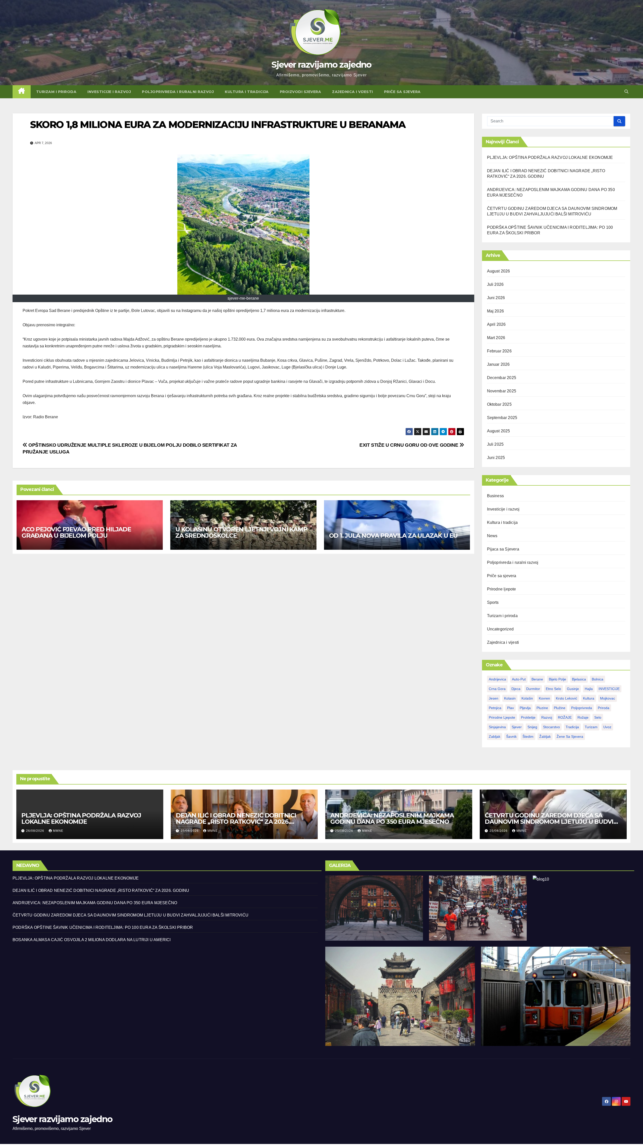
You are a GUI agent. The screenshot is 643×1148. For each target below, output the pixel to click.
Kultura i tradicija (247, 91)
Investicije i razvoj (109, 91)
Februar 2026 (499, 351)
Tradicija (572, 727)
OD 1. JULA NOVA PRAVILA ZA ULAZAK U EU (393, 535)
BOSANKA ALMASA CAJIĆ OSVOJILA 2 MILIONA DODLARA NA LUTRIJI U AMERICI (92, 940)
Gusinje (573, 689)
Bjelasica (579, 679)
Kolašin (527, 698)
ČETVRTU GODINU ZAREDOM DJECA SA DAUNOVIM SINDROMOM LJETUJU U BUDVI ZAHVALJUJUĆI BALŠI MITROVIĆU (549, 822)
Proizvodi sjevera (300, 91)
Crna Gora (497, 689)
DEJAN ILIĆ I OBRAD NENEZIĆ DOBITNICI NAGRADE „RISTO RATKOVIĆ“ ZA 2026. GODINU (236, 822)
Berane (537, 679)
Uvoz (607, 727)
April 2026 (496, 324)
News (492, 536)
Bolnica (597, 679)
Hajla (589, 689)
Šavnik (511, 736)
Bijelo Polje (557, 679)
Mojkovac (607, 698)
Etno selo (553, 689)
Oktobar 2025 (499, 404)
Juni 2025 (496, 457)
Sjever (517, 727)
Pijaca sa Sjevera (503, 549)
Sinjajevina (497, 727)
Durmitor (533, 689)
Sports (493, 602)
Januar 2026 (498, 364)
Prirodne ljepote (501, 589)
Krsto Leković (566, 698)
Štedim (527, 736)
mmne (58, 831)
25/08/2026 (190, 831)
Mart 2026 (496, 338)
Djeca (515, 689)
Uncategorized (500, 629)
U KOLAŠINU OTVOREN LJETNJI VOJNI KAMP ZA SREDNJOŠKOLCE (241, 532)
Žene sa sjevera (570, 736)
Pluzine (542, 708)
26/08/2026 (35, 831)
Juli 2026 (495, 284)
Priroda (603, 708)
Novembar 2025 (501, 391)
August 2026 (498, 271)
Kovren (544, 698)
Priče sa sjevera (402, 91)
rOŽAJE (565, 717)
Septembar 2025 (502, 418)
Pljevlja (525, 708)
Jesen (493, 698)
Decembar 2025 (501, 378)
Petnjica (495, 708)
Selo (597, 717)
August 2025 (498, 431)
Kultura (588, 698)
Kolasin (510, 698)
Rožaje (582, 717)
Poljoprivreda (581, 708)
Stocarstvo (551, 727)
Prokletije (528, 717)
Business (495, 496)
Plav (510, 708)
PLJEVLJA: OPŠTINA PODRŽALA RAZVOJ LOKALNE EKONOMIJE (550, 157)
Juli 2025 (495, 444)
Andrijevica (497, 679)
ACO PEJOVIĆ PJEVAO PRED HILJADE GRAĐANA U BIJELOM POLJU (76, 532)
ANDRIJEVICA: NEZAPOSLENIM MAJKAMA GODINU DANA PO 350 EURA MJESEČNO (392, 818)
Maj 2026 (495, 311)
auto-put (519, 679)
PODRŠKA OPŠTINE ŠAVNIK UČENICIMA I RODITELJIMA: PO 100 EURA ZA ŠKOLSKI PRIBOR (103, 927)
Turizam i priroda (56, 91)
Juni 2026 (496, 298)
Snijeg (532, 727)
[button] (626, 91)
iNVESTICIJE (609, 689)
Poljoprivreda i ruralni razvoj (178, 91)
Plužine (559, 708)
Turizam (591, 727)
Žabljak (545, 736)
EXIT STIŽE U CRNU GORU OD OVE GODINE (409, 445)
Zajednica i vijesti (352, 91)
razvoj (546, 717)
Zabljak (494, 736)
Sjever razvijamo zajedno (321, 64)
